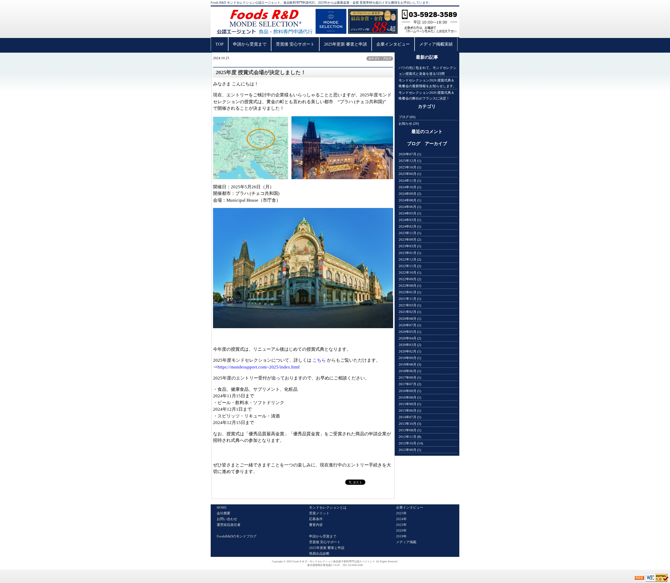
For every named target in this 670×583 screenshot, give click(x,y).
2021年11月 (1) (410, 299)
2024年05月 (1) (410, 213)
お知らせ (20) (409, 123)
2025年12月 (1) (410, 161)
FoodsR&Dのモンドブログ (236, 536)
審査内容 (316, 525)
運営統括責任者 (229, 525)
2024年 (401, 519)
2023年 (401, 525)
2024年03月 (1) (410, 220)
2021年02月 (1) (410, 312)
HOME (222, 507)
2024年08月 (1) (410, 200)
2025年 (401, 513)
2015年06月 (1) (410, 410)
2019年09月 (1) (410, 358)
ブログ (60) (407, 117)
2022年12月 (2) (410, 259)
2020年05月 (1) (410, 332)
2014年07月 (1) (410, 417)
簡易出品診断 (319, 554)
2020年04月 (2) (410, 338)
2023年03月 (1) (410, 246)
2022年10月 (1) (410, 272)
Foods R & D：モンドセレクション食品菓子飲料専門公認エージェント (333, 561)
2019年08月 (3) (410, 364)
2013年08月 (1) (410, 430)
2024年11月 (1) (410, 181)
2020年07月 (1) (410, 325)
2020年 (401, 530)
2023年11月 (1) (410, 233)
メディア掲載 (406, 542)
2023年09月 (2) (410, 239)
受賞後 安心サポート (295, 44)
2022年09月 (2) (410, 279)
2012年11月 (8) (410, 437)
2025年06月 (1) (410, 174)
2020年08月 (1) (410, 319)
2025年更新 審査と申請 (345, 44)
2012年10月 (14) (411, 443)
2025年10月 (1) (410, 167)
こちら (319, 360)
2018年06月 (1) (410, 371)
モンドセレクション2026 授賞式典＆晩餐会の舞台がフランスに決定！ (426, 95)
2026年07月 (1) (410, 154)
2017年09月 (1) (410, 378)
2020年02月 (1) (410, 351)
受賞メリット (319, 513)
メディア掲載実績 (436, 44)
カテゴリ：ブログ (379, 58)
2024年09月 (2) (410, 194)
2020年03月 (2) (410, 345)
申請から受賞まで (249, 44)
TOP (219, 44)
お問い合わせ (227, 519)
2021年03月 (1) (410, 305)
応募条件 (316, 519)
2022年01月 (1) (410, 292)
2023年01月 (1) (410, 253)
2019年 (401, 536)
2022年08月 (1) (410, 286)
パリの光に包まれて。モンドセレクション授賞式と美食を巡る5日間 (427, 70)
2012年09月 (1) (410, 450)
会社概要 (223, 513)
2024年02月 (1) (410, 226)
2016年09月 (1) (410, 391)
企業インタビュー (393, 44)
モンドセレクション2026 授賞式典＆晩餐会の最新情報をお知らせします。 (427, 83)
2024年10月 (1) (410, 187)
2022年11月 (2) (410, 266)
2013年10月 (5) (410, 424)
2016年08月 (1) (410, 397)
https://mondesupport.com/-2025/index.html (258, 367)
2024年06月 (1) (410, 207)
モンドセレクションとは (328, 507)
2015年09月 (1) (410, 404)
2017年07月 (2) (410, 384)
